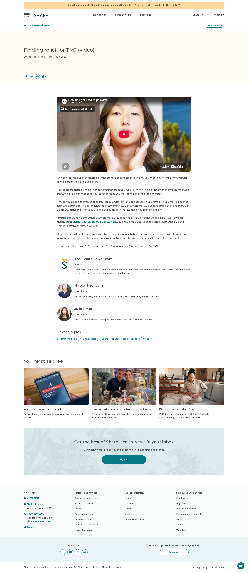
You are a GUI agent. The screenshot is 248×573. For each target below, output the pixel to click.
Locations (145, 14)
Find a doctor (98, 14)
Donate (129, 503)
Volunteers (182, 530)
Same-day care (123, 14)
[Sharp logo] (41, 14)
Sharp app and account (87, 498)
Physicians (182, 503)
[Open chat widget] (240, 565)
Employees (182, 498)
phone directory (41, 521)
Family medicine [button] (68, 339)
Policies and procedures (87, 524)
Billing (78, 508)
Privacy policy (200, 567)
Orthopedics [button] (89, 339)
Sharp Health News (39, 25)
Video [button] (146, 339)
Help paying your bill (85, 519)
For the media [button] (214, 25)
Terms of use (217, 567)
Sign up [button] (124, 459)
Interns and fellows (186, 508)
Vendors (180, 524)
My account (218, 14)
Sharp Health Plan (135, 519)
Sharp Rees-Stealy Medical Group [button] (119, 339)
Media (179, 519)
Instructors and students (189, 514)
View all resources (84, 530)
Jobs (127, 514)
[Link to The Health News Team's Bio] (64, 266)
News (128, 508)
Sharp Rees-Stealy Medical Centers (94, 222)
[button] (27, 15)
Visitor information (84, 503)
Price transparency (84, 514)
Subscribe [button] (174, 552)
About (128, 498)
